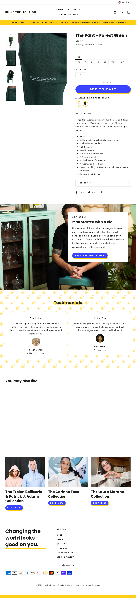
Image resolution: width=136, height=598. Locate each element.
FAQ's (60, 539)
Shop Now (14, 508)
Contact (62, 543)
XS (78, 62)
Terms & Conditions (93, 585)
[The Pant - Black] (85, 106)
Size (77, 57)
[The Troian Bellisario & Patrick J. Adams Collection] (25, 472)
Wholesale (63, 548)
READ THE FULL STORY (90, 255)
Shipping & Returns (65, 585)
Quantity (81, 70)
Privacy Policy (79, 585)
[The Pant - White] (78, 106)
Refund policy (65, 557)
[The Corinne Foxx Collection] (68, 472)
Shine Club (63, 9)
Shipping (79, 44)
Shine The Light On (20, 12)
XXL (113, 62)
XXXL (122, 62)
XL (105, 62)
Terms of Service (67, 552)
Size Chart (84, 183)
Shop (77, 9)
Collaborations (68, 14)
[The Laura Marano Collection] (111, 472)
